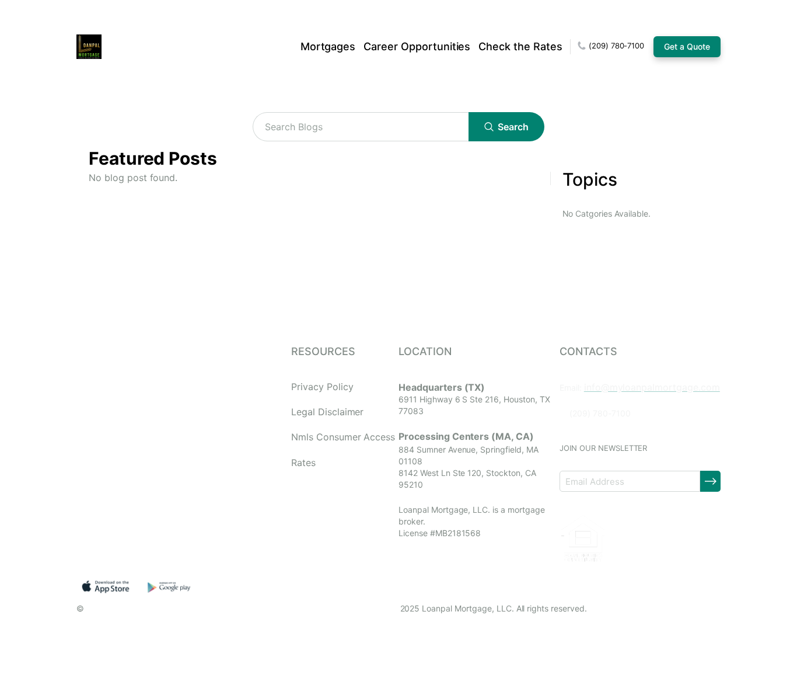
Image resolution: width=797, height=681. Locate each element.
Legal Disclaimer (327, 412)
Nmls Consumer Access (343, 437)
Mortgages (328, 46)
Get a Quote (687, 46)
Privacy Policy (322, 386)
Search (513, 127)
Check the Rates (520, 46)
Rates (303, 462)
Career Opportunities (416, 46)
